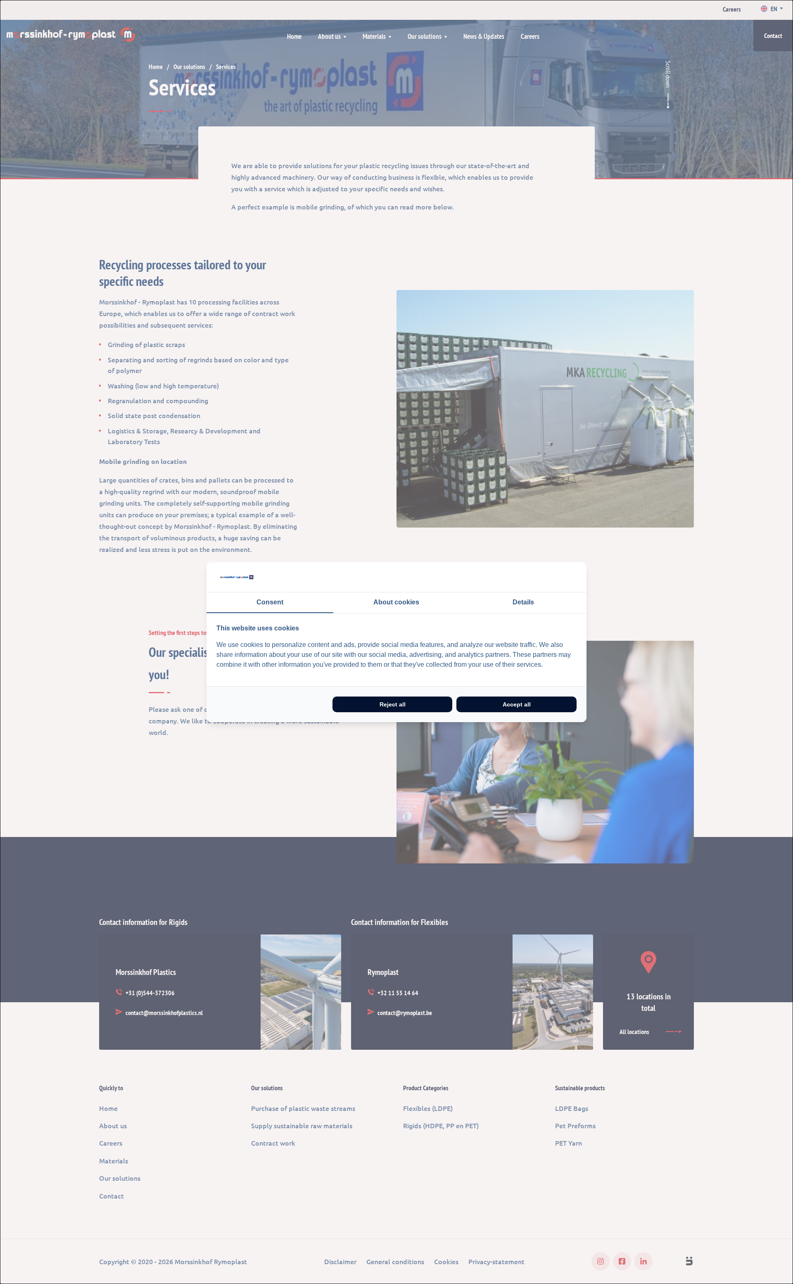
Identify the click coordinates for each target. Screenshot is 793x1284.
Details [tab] (523, 602)
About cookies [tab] (396, 602)
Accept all (517, 704)
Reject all (393, 704)
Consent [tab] (269, 602)
